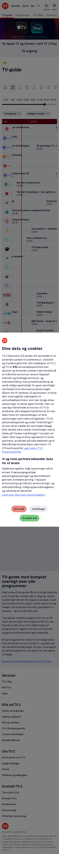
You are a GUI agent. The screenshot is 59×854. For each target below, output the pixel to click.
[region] (29, 427)
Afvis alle (19, 509)
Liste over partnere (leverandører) (23, 494)
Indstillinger (38, 509)
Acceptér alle (29, 518)
